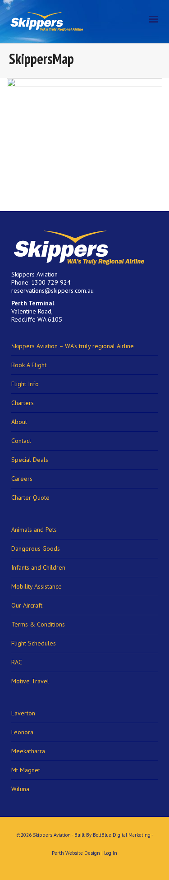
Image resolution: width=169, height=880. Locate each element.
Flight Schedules (33, 643)
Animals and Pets (34, 529)
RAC (16, 662)
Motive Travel (30, 681)
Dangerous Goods (35, 548)
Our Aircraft (26, 605)
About (19, 422)
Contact (21, 441)
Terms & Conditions (38, 624)
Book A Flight (28, 365)
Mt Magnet (25, 770)
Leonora (22, 732)
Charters (22, 403)
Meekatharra (28, 751)
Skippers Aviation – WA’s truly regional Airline (72, 346)
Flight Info (25, 384)
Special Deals (29, 460)
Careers (21, 479)
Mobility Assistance (36, 586)
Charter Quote (30, 497)
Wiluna (20, 789)
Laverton (23, 713)
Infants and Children (38, 567)
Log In (110, 853)
